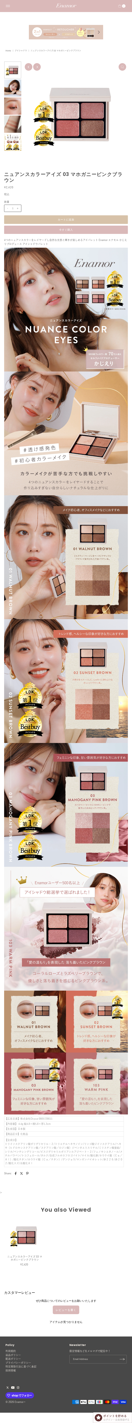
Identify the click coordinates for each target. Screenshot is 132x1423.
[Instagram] (18, 1387)
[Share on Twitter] (21, 1173)
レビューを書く (66, 1309)
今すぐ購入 (66, 229)
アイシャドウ (21, 51)
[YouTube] (13, 1387)
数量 (6, 202)
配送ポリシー (13, 1358)
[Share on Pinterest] (27, 1173)
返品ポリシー (13, 1355)
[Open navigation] (8, 6)
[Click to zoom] (122, 67)
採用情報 (11, 1370)
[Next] (37, 67)
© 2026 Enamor (15, 1402)
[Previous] (28, 67)
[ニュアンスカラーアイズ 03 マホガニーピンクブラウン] (25, 1235)
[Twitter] (7, 1387)
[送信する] (122, 1359)
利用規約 (11, 1351)
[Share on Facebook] (15, 1173)
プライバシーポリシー (18, 1362)
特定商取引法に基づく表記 (21, 1366)
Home (8, 51)
